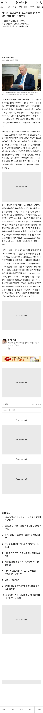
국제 (21, 709)
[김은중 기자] (4, 341)
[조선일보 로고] (21, 2)
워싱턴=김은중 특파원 (8, 57)
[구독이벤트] (21, 359)
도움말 (33, 405)
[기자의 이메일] (9, 349)
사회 (30, 709)
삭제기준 (38, 405)
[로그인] (40, 2)
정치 (13, 709)
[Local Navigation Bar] (2, 2)
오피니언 (4, 709)
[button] (2, 2)
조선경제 (38, 709)
